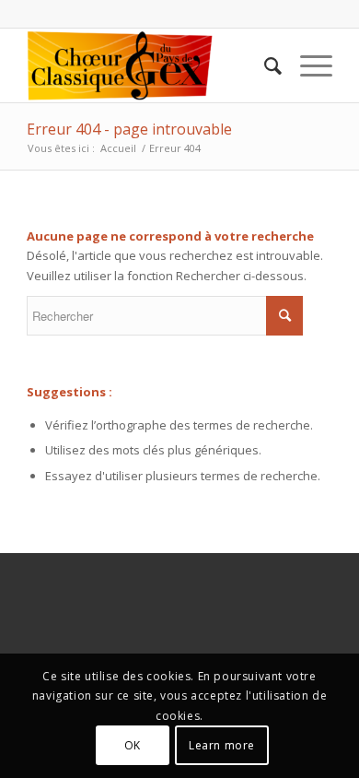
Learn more (222, 745)
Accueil (118, 148)
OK (132, 745)
